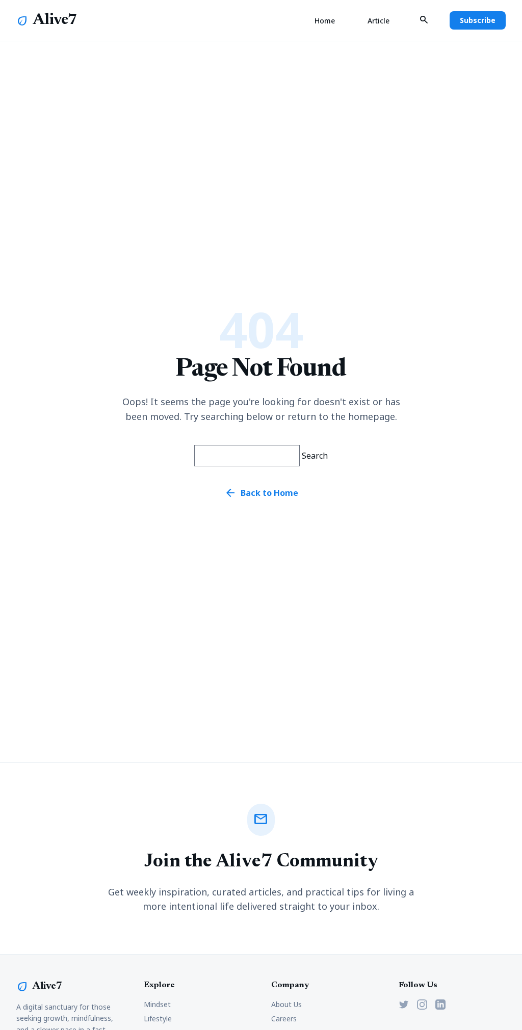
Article (378, 20)
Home (325, 20)
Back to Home (261, 493)
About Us (286, 1004)
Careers (284, 1018)
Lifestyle (158, 1018)
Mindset (157, 1004)
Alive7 (55, 20)
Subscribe (477, 20)
